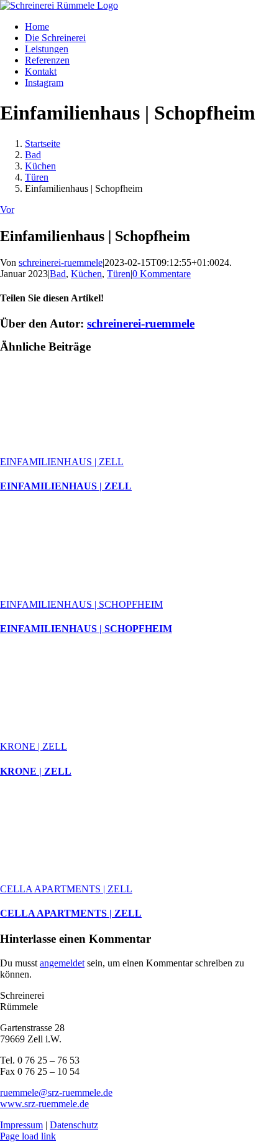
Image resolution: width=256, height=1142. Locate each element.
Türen (118, 273)
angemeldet (62, 963)
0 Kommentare (161, 273)
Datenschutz (74, 1125)
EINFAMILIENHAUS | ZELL (62, 461)
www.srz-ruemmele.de (44, 1103)
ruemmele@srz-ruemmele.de (56, 1092)
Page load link (28, 1136)
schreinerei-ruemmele (61, 262)
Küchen (86, 273)
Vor (7, 209)
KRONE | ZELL (33, 746)
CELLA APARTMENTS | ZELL (66, 889)
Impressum (21, 1125)
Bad (58, 273)
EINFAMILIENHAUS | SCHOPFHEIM (81, 604)
